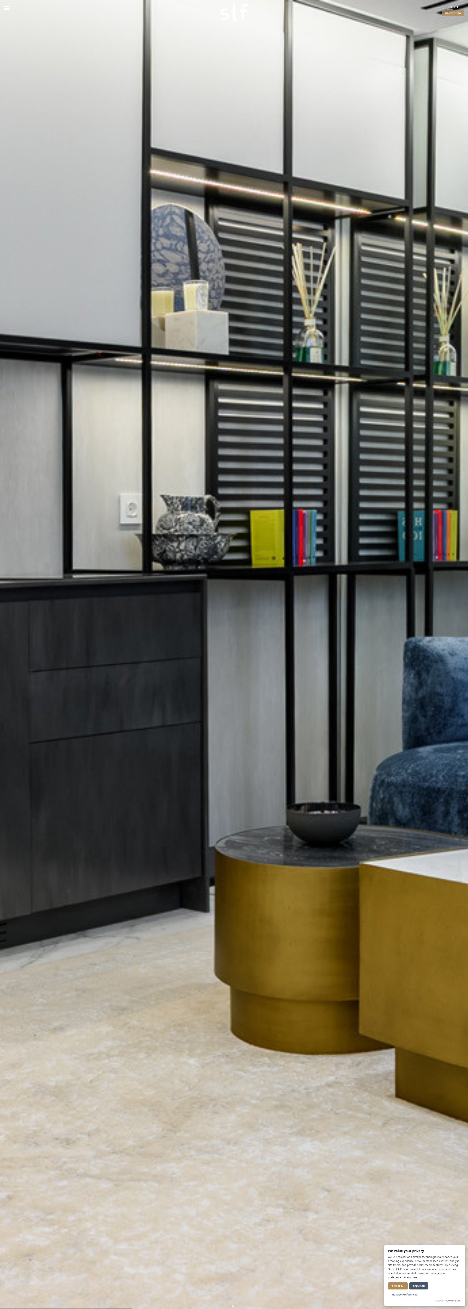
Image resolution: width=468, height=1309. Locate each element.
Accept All (398, 1286)
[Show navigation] (7, 8)
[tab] (227, 1306)
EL (459, 7)
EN (450, 7)
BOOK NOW (453, 13)
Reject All (419, 1286)
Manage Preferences (404, 1294)
